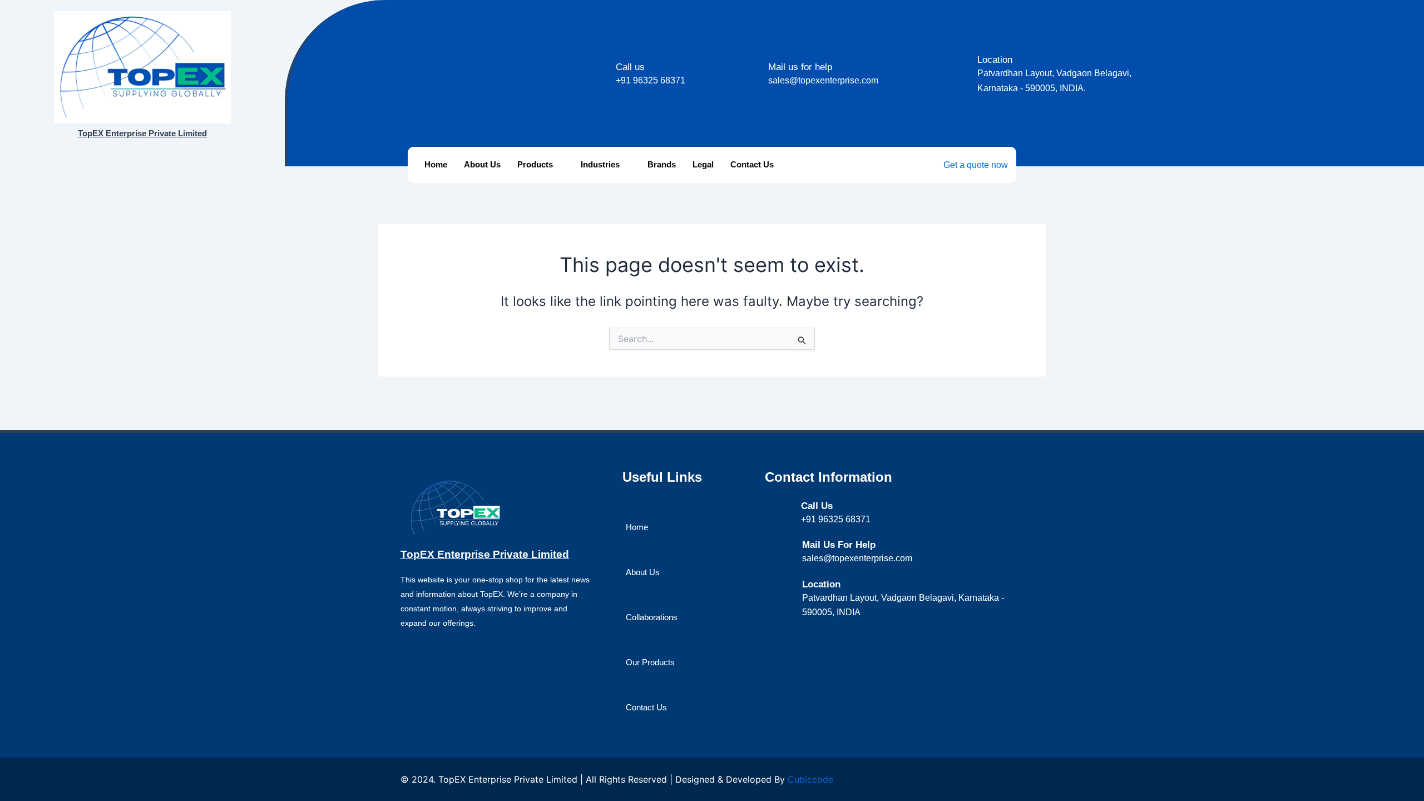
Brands (661, 164)
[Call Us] (787, 506)
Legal (703, 164)
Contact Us (752, 164)
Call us (630, 67)
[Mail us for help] (754, 68)
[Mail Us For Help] (788, 546)
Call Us (817, 506)
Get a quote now (975, 165)
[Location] (963, 61)
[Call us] (602, 68)
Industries (600, 164)
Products (535, 164)
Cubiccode (810, 779)
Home (435, 164)
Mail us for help (800, 67)
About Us (482, 164)
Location (994, 60)
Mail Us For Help (839, 545)
